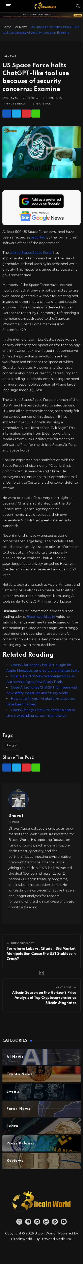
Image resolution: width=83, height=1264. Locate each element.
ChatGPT (11, 745)
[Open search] (78, 6)
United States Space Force (31, 253)
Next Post (64, 987)
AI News (21, 27)
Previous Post (22, 943)
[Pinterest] (26, 114)
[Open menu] (8, 6)
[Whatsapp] (35, 114)
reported (38, 237)
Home (6, 27)
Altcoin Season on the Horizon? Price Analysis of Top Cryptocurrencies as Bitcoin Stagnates (44, 998)
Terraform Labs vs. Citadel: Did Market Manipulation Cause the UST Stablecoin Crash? (41, 954)
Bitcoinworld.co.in (41, 617)
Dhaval (12, 97)
